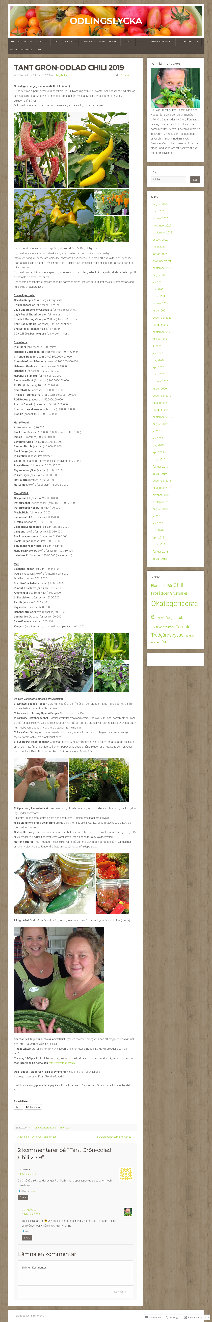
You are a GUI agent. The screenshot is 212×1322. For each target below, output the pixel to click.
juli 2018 (157, 516)
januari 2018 (160, 558)
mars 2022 (159, 246)
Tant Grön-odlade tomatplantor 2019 (114, 1136)
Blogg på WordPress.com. (30, 1315)
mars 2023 (159, 211)
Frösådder (69, 41)
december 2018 (162, 480)
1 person (33, 1191)
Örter (28, 41)
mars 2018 (159, 544)
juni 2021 (158, 282)
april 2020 (158, 367)
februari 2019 (160, 466)
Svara (23, 1197)
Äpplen (15, 41)
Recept (142, 41)
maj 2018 (158, 530)
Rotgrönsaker (108, 41)
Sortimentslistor (189, 41)
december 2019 (162, 395)
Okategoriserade (21, 49)
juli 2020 (157, 346)
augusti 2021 (160, 275)
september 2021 (162, 268)
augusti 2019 (160, 424)
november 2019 (162, 402)
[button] (40, 150)
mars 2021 (159, 296)
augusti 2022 (160, 239)
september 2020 (162, 332)
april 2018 (158, 537)
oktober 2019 (161, 409)
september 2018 (162, 502)
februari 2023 (160, 218)
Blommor (42, 41)
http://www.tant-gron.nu (62, 1063)
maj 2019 (158, 445)
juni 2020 (158, 353)
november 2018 (162, 487)
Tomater (128, 41)
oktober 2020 (161, 324)
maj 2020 (158, 360)
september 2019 (162, 417)
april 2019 (158, 452)
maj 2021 (158, 289)
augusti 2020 (160, 338)
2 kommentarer (129, 75)
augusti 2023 (160, 204)
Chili (55, 41)
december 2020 (162, 317)
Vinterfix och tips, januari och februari (36, 1136)
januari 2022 (160, 253)
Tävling (190, 635)
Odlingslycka (106, 20)
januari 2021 (160, 310)
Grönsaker (88, 41)
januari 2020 (160, 388)
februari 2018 (160, 551)
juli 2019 (157, 431)
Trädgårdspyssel (162, 41)
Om (39, 49)
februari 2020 (160, 381)
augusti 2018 (160, 509)
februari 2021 (160, 303)
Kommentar (120, 1291)
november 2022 (162, 225)
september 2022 (162, 232)
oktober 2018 (161, 495)
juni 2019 (158, 438)
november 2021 (162, 261)
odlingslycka (60, 75)
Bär (169, 586)
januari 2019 (160, 473)
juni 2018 (158, 523)
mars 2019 (159, 459)
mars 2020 (159, 374)
